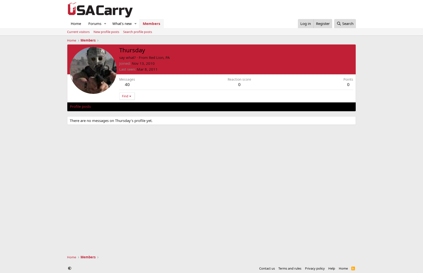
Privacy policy (315, 268)
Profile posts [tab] (80, 106)
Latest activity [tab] (107, 106)
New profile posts (106, 32)
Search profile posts (137, 32)
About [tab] (148, 106)
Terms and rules (289, 268)
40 (127, 84)
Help (331, 268)
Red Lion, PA (159, 57)
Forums (94, 23)
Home (76, 23)
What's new (122, 23)
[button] (105, 23)
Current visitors (78, 32)
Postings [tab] (131, 106)
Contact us (267, 268)
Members (151, 23)
